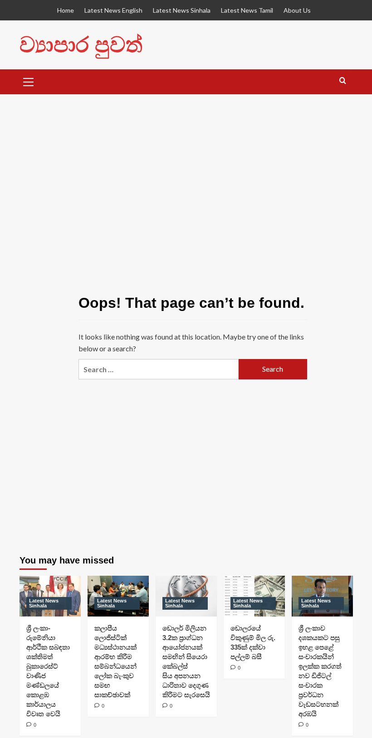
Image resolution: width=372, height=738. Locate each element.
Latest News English (113, 10)
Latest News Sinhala (181, 10)
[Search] (342, 81)
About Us (297, 10)
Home (65, 10)
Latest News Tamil (247, 10)
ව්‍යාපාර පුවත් (81, 45)
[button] (29, 80)
